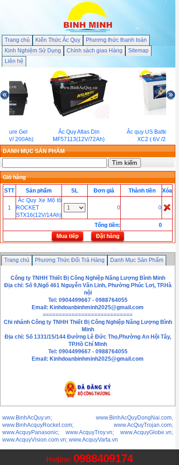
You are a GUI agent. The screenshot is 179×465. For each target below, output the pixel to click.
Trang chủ (17, 40)
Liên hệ (14, 61)
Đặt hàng (107, 236)
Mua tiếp (67, 236)
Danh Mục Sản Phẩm (136, 260)
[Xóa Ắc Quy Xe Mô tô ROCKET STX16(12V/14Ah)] (167, 207)
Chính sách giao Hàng (95, 50)
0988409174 (103, 458)
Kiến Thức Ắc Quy (57, 40)
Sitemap (138, 50)
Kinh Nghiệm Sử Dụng (33, 50)
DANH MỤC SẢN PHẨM (34, 151)
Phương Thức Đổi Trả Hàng (70, 260)
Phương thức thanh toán (116, 40)
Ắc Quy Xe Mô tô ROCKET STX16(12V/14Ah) (39, 207)
